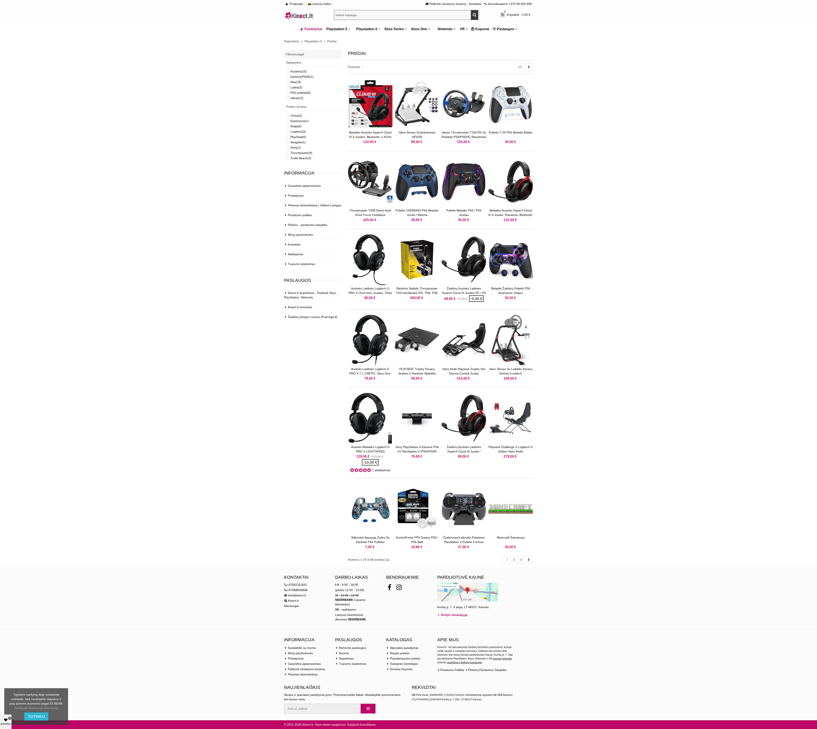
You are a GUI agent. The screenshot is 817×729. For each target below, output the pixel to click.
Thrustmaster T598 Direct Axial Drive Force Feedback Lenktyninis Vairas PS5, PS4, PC (370, 215)
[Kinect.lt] (299, 15)
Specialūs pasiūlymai (404, 648)
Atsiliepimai (295, 254)
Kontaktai (294, 244)
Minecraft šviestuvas (511, 537)
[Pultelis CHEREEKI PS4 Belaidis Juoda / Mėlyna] (417, 181)
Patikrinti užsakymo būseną (306, 669)
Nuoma (344, 653)
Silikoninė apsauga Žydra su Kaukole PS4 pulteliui (370, 540)
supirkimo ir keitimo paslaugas (464, 662)
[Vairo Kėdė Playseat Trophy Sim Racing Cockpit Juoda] (463, 340)
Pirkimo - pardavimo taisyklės (307, 225)
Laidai (296, 87)
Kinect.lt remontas (300, 307)
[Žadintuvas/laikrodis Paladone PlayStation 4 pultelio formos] (463, 508)
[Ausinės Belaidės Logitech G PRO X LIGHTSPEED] (370, 418)
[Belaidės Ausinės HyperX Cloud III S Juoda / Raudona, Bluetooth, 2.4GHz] (510, 181)
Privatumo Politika (452, 670)
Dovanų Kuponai (401, 669)
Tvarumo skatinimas (301, 264)
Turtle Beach (300, 158)
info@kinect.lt (297, 595)
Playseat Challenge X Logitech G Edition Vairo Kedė (510, 449)
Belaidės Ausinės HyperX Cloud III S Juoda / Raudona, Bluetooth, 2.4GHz (510, 215)
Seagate (298, 142)
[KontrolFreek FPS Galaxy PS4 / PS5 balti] (417, 508)
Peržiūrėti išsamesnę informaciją (36, 708)
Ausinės (298, 71)
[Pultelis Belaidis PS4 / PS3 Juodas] (463, 181)
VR (462, 29)
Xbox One (419, 29)
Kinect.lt (293, 600)
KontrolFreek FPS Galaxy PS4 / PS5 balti (417, 540)
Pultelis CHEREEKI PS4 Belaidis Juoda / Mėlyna (417, 213)
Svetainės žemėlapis (404, 663)
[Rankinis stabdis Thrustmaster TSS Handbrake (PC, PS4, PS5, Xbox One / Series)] (417, 259)
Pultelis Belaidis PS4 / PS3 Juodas (463, 213)
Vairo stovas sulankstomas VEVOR (417, 135)
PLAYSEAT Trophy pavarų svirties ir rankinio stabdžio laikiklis (417, 373)
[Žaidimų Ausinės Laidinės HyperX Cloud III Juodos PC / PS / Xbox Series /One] (463, 259)
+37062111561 (297, 584)
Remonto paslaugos (352, 648)
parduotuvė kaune (460, 577)
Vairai (296, 98)
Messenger (291, 606)
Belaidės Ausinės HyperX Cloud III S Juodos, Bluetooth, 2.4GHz (370, 135)
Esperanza (299, 121)
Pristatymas (296, 195)
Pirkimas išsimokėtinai (302, 674)
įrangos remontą (502, 658)
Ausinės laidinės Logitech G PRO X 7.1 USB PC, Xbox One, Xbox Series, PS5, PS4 (370, 373)
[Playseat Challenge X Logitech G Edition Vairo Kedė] (510, 418)
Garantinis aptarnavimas (304, 185)
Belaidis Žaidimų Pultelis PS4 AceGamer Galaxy (510, 291)
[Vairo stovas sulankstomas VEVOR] (417, 103)
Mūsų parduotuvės (300, 234)
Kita (295, 82)
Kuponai (482, 29)
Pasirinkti (354, 67)
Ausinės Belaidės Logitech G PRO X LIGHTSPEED (370, 449)
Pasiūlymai (313, 29)
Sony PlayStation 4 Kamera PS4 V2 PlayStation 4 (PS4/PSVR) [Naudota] (417, 451)
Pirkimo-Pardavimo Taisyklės (487, 670)
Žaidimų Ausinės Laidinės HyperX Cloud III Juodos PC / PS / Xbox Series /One (464, 293)
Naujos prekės (399, 653)
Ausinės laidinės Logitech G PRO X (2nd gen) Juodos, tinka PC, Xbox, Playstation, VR (370, 293)
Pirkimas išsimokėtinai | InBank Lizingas (314, 205)
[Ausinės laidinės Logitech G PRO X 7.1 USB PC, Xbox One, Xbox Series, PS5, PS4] (370, 340)
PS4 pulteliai (300, 92)
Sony (295, 147)
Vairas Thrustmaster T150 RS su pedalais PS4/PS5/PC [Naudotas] (463, 135)
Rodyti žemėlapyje (454, 615)
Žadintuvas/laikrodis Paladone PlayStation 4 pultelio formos (464, 540)
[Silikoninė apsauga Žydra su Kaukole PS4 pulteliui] (370, 508)
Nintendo (445, 29)
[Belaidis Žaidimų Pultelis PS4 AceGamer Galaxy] (510, 259)
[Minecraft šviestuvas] (510, 508)
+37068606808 (297, 590)
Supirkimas (346, 658)
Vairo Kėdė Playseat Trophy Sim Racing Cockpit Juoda (464, 371)
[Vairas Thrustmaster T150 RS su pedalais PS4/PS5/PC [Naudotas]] (463, 103)
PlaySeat (298, 137)
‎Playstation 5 (336, 29)
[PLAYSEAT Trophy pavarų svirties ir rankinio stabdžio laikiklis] (417, 340)
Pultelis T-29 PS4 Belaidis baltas (510, 132)
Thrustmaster (301, 153)
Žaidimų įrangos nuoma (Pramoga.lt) (312, 317)
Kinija (295, 126)
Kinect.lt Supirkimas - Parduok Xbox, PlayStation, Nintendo (310, 295)
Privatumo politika (300, 215)
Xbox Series (394, 29)
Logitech (298, 131)
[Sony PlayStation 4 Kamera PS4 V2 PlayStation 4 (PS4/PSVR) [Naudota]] (417, 418)
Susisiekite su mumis (302, 648)
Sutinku (36, 716)
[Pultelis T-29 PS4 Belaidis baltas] (510, 103)
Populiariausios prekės (405, 658)
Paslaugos (505, 29)
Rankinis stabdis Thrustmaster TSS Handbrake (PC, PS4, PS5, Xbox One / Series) (417, 293)
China (296, 115)
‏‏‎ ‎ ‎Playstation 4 (365, 29)
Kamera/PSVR (302, 76)
